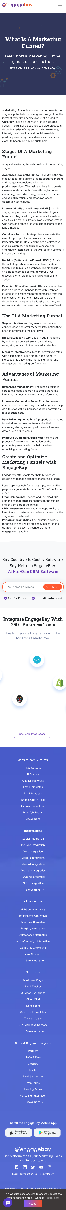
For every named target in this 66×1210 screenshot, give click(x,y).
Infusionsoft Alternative (33, 915)
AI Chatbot (33, 774)
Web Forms (33, 1082)
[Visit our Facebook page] (16, 1167)
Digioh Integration (33, 883)
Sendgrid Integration (33, 876)
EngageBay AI (33, 767)
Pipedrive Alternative (33, 922)
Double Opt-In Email (33, 799)
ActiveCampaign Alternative (33, 941)
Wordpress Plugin (33, 980)
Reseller (33, 1070)
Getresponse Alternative (33, 934)
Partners (33, 1050)
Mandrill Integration (33, 864)
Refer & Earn (33, 1057)
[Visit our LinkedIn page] (25, 1167)
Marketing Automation (33, 1095)
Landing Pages (33, 1089)
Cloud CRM (33, 999)
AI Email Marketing (33, 780)
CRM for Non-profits (33, 992)
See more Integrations (32, 733)
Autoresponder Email (33, 806)
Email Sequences (33, 1076)
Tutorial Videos (33, 1018)
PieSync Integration (33, 844)
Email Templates (33, 786)
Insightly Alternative (33, 928)
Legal (15, 1173)
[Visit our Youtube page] (41, 1167)
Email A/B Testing (33, 812)
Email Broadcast (33, 793)
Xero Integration (33, 851)
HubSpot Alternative (33, 909)
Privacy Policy (46, 1173)
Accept (33, 1203)
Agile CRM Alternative (33, 947)
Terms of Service (29, 1173)
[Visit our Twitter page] (33, 1167)
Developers (33, 1005)
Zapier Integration (33, 838)
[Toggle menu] (60, 5)
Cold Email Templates (33, 1012)
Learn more (52, 1197)
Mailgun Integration (33, 857)
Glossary (33, 1063)
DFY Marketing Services (33, 1024)
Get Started (53, 586)
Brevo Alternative (33, 954)
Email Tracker (33, 986)
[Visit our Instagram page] (49, 1167)
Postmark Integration (33, 870)
